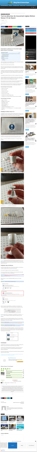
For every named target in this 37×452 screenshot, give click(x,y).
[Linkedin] (8, 398)
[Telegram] (10, 398)
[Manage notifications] (1, 450)
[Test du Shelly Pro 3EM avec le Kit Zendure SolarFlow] (12, 418)
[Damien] (1, 20)
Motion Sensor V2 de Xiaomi (5, 58)
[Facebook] (32, 7)
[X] (34, 7)
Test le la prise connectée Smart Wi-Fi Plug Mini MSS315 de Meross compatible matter (20, 422)
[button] (35, 441)
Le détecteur (2, 260)
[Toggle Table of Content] (19, 52)
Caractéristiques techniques (5, 55)
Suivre (35, 31)
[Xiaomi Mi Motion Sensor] (4, 360)
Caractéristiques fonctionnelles (5, 54)
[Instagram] (3, 384)
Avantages (3, 59)
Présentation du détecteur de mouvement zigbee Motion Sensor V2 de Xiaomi (11, 53)
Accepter (12, 445)
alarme (3, 382)
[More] (22, 26)
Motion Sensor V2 (12, 382)
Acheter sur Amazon (20, 361)
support (7, 205)
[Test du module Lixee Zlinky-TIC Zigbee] (4, 426)
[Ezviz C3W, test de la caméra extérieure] (30, 67)
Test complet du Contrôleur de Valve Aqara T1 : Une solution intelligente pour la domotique (4, 422)
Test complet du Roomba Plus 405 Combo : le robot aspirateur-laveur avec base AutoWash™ (30, 86)
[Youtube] (6, 384)
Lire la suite (27, 94)
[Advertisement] (9, 11)
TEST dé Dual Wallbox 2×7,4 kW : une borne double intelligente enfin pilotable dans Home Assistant (30, 104)
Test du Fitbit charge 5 (3, 402)
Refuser (22, 445)
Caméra (26, 69)
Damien (8, 406)
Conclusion (3, 57)
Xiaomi (15, 382)
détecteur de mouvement (7, 382)
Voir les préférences (31, 445)
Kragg (25, 106)
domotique (2, 420)
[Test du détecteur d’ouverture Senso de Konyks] (12, 426)
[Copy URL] (11, 398)
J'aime (35, 28)
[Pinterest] (5, 398)
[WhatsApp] (6, 398)
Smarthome (27, 101)
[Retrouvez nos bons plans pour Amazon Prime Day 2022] (20, 426)
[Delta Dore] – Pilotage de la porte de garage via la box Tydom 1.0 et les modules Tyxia (30, 139)
